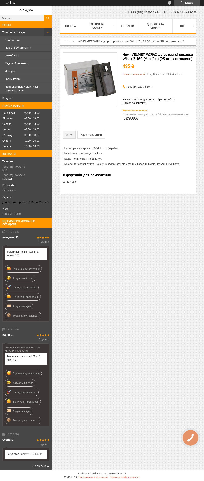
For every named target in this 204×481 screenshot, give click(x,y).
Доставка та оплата (155, 26)
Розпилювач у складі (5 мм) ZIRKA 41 (23, 358)
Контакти (127, 26)
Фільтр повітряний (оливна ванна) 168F (22, 253)
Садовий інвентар (16, 63)
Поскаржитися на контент (93, 477)
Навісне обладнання (18, 47)
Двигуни (10, 71)
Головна (70, 26)
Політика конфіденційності (125, 477)
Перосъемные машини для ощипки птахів (22, 88)
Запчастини (12, 40)
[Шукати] (48, 18)
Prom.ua (121, 473)
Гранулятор (12, 79)
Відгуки (7, 98)
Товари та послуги (14, 32)
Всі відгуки (39, 466)
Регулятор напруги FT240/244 (24, 453)
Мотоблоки (12, 55)
